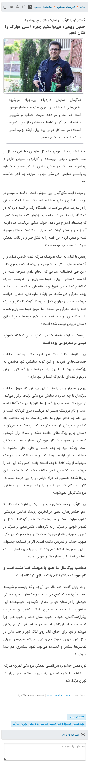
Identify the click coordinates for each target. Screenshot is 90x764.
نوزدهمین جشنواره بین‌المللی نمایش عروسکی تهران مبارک (48, 723)
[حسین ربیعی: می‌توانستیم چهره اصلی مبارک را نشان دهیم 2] (43, 65)
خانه (82, 7)
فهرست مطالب (66, 7)
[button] (30, 7)
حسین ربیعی (76, 716)
